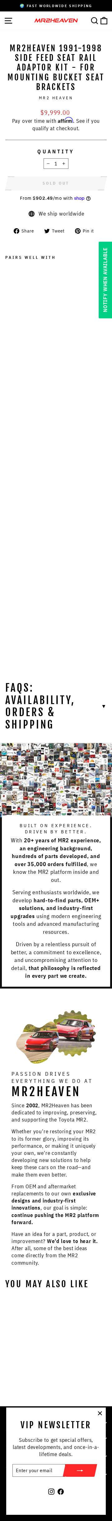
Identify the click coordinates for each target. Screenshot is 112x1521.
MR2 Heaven (56, 97)
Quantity (55, 151)
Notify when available (105, 280)
